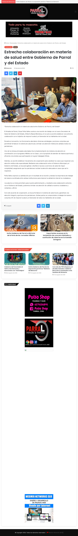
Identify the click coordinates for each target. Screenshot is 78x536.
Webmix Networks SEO (55, 532)
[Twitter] (11, 73)
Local (15, 47)
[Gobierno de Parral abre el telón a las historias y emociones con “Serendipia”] (15, 259)
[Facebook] (6, 73)
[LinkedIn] (15, 73)
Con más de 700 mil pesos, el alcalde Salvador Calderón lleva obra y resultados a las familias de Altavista (62, 269)
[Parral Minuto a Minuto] (39, 11)
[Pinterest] (20, 73)
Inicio (7, 43)
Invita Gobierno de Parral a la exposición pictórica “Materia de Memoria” (39, 268)
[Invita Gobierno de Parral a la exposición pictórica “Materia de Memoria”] (39, 259)
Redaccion (9, 68)
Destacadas (13, 43)
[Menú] (76, 12)
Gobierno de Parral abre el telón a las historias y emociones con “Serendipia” (14, 268)
